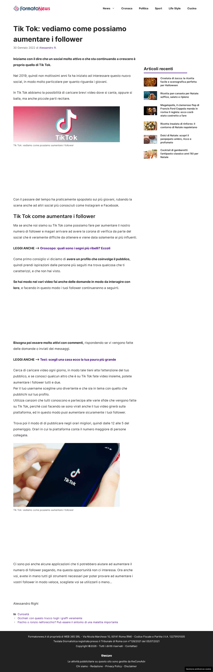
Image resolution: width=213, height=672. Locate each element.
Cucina (191, 8)
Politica (143, 8)
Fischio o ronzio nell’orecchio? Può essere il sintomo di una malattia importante (68, 622)
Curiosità (23, 614)
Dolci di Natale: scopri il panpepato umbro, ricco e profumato (175, 139)
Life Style (175, 8)
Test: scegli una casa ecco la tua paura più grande (78, 360)
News (106, 8)
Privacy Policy (113, 666)
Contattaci (131, 646)
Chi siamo (82, 666)
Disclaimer (130, 666)
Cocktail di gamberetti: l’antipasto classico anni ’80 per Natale (179, 153)
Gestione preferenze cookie (198, 669)
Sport (158, 8)
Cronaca (126, 8)
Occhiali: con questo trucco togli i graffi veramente (50, 618)
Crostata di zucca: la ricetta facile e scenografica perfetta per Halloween (178, 82)
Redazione (96, 666)
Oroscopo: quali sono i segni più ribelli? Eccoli (75, 248)
